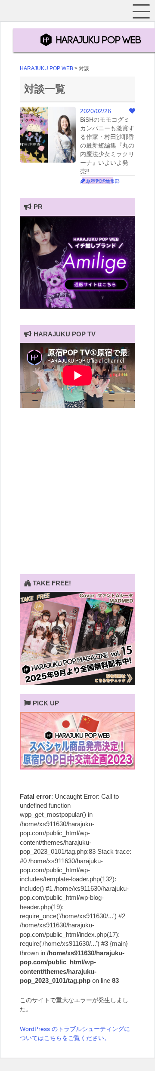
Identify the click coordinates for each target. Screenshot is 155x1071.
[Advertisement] (77, 496)
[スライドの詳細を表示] (77, 307)
